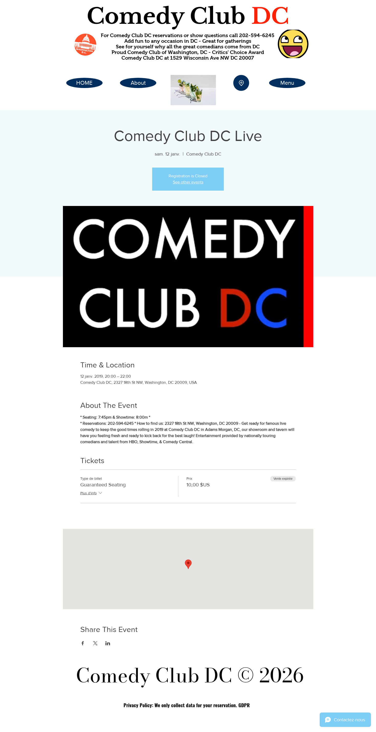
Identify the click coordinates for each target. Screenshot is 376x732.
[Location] (241, 83)
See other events (188, 182)
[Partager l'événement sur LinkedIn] (107, 643)
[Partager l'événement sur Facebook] (82, 643)
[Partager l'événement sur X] (95, 643)
